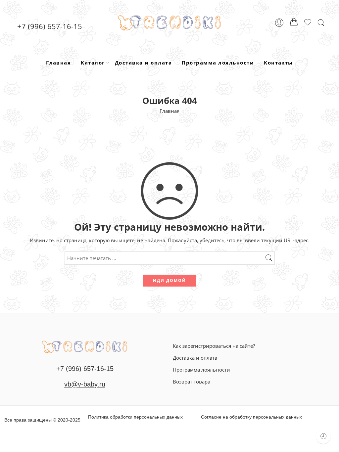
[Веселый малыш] (85, 346)
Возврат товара (191, 381)
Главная (58, 62)
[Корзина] (294, 22)
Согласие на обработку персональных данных (251, 417)
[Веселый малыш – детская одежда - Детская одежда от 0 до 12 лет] (169, 22)
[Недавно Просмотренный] (323, 436)
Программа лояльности (218, 62)
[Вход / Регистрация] (279, 23)
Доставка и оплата (143, 62)
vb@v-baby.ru (84, 384)
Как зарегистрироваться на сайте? (214, 345)
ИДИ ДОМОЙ (169, 280)
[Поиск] (321, 22)
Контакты (278, 62)
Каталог (93, 62)
